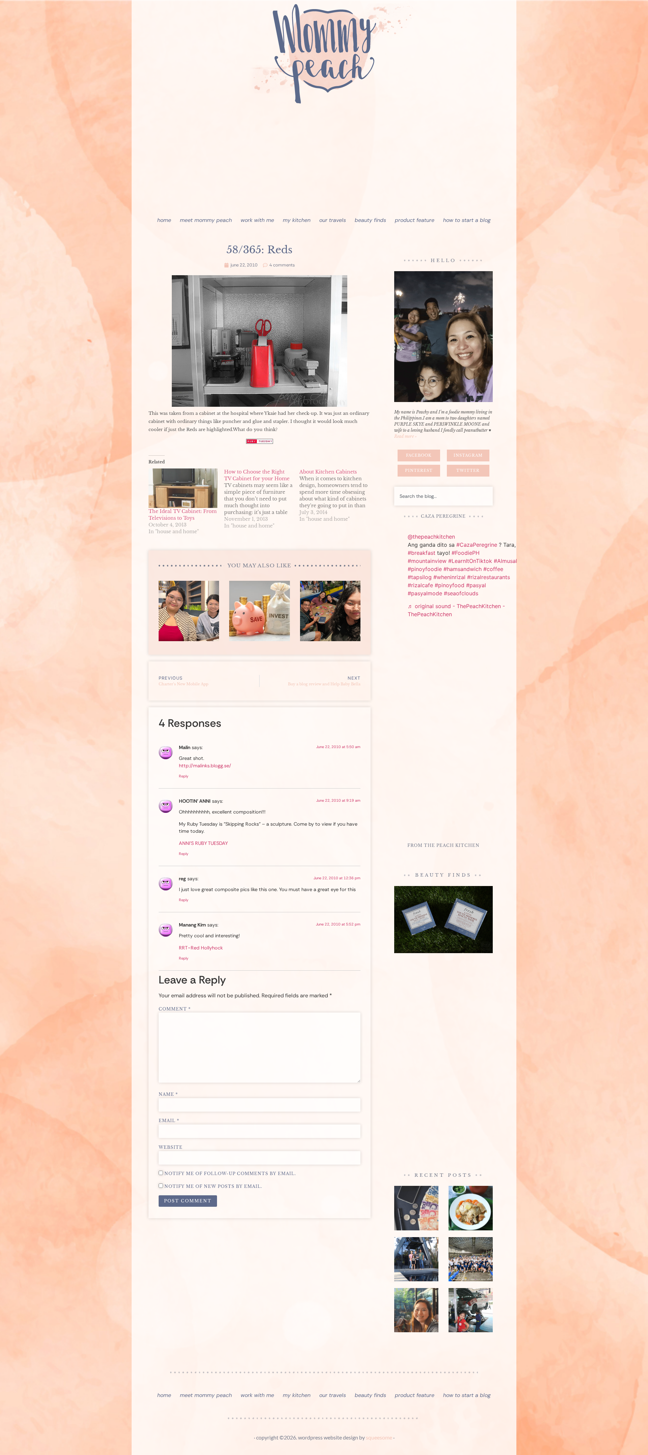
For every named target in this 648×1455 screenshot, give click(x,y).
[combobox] (443, 496)
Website (171, 1147)
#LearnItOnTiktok (470, 561)
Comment (175, 1009)
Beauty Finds (370, 220)
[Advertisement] (324, 162)
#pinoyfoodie (425, 569)
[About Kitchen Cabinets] (337, 495)
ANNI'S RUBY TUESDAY (203, 843)
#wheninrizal (449, 577)
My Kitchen (296, 220)
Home (164, 220)
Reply (183, 776)
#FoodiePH (466, 552)
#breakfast (421, 552)
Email (169, 1121)
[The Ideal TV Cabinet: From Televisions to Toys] (182, 488)
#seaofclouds (461, 593)
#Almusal (505, 561)
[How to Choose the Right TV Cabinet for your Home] (262, 498)
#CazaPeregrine (476, 544)
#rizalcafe (420, 585)
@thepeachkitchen (431, 536)
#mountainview (427, 561)
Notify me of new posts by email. (213, 1187)
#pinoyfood (449, 585)
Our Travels (332, 220)
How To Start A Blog (467, 220)
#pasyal (476, 585)
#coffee (493, 569)
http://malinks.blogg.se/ (205, 766)
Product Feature (414, 220)
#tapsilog (420, 577)
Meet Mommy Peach (206, 220)
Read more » (405, 436)
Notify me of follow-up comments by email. (230, 1174)
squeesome (379, 1437)
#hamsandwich (462, 569)
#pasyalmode (425, 593)
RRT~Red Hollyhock (201, 948)
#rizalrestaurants (488, 577)
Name (168, 1094)
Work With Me (257, 220)
